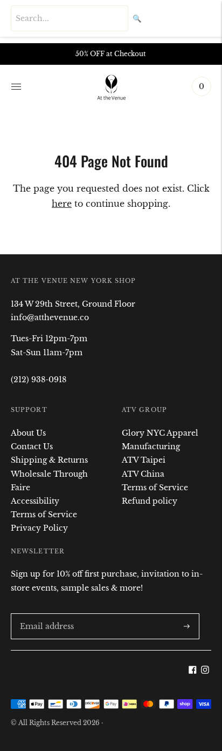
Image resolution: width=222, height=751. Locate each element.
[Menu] (16, 86)
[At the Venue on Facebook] (193, 671)
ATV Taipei (143, 460)
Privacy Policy (39, 528)
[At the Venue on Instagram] (205, 671)
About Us (28, 433)
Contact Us (32, 446)
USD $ (27, 668)
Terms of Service (44, 514)
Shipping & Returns (49, 460)
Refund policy (149, 501)
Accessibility (35, 501)
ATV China (143, 474)
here (62, 203)
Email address (45, 613)
